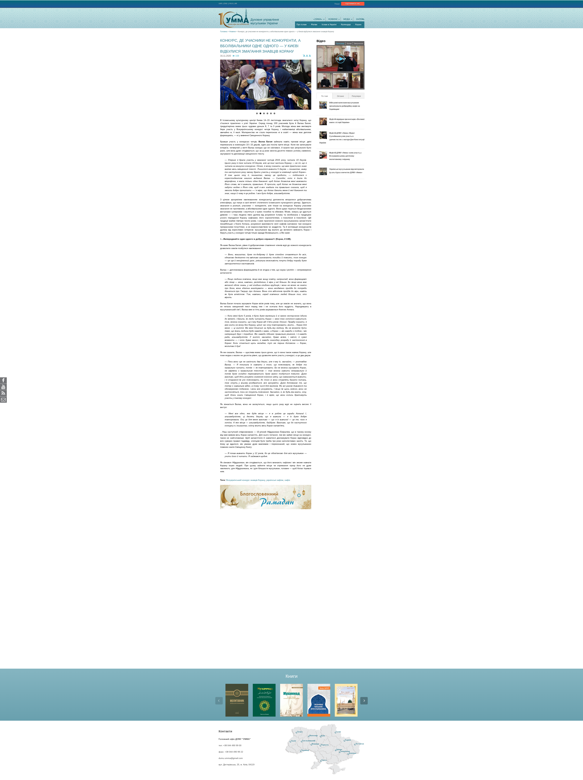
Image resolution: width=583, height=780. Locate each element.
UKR (220, 3)
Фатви (314, 24)
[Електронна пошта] (3, 399)
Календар (346, 24)
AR (236, 3)
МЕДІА (346, 19)
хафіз (287, 480)
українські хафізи (274, 480)
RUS (231, 3)
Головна (223, 31)
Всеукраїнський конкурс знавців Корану (245, 480)
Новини (332, 19)
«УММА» (317, 19)
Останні (340, 96)
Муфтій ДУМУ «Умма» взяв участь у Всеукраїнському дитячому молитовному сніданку (345, 156)
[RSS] (3, 393)
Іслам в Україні (329, 24)
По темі (326, 96)
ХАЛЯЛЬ (360, 19)
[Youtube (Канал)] (3, 386)
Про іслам (302, 24)
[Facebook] (3, 380)
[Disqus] (265, 551)
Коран (358, 24)
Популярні (356, 96)
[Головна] (234, 18)
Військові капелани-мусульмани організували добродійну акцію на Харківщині (344, 106)
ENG (226, 3)
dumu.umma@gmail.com (231, 758)
